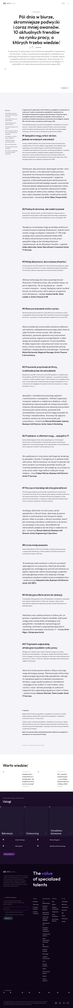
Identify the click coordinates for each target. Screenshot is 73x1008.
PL (64, 3)
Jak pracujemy (65, 907)
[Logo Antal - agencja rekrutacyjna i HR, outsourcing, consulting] (10, 3)
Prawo (44, 961)
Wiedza (54, 898)
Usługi (34, 898)
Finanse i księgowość (45, 979)
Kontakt (63, 921)
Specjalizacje (46, 898)
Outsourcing (35, 904)
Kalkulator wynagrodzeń (55, 908)
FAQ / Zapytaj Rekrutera (55, 920)
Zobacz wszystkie (8, 854)
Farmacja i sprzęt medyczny (46, 934)
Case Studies (65, 901)
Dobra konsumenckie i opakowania (46, 940)
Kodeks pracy (55, 911)
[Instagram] (68, 1003)
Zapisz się (7, 918)
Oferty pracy (65, 918)
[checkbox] (4, 912)
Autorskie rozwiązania (35, 912)
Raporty (54, 904)
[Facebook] (56, 1003)
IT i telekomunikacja (46, 902)
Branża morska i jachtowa (46, 972)
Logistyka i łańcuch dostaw (46, 957)
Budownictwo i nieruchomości (46, 913)
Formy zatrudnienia (55, 915)
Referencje (64, 904)
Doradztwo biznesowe (35, 908)
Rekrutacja (35, 901)
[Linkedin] (30, 47)
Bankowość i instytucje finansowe (45, 908)
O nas (63, 898)
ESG (63, 913)
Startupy (44, 976)
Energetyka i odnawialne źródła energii (46, 929)
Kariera (63, 915)
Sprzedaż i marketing (45, 965)
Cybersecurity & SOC (46, 924)
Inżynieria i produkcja (45, 950)
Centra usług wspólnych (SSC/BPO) (45, 918)
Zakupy (44, 968)
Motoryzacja (45, 954)
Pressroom (64, 910)
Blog (53, 901)
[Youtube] (64, 1003)
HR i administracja (46, 945)
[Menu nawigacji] (68, 3)
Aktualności (36, 12)
